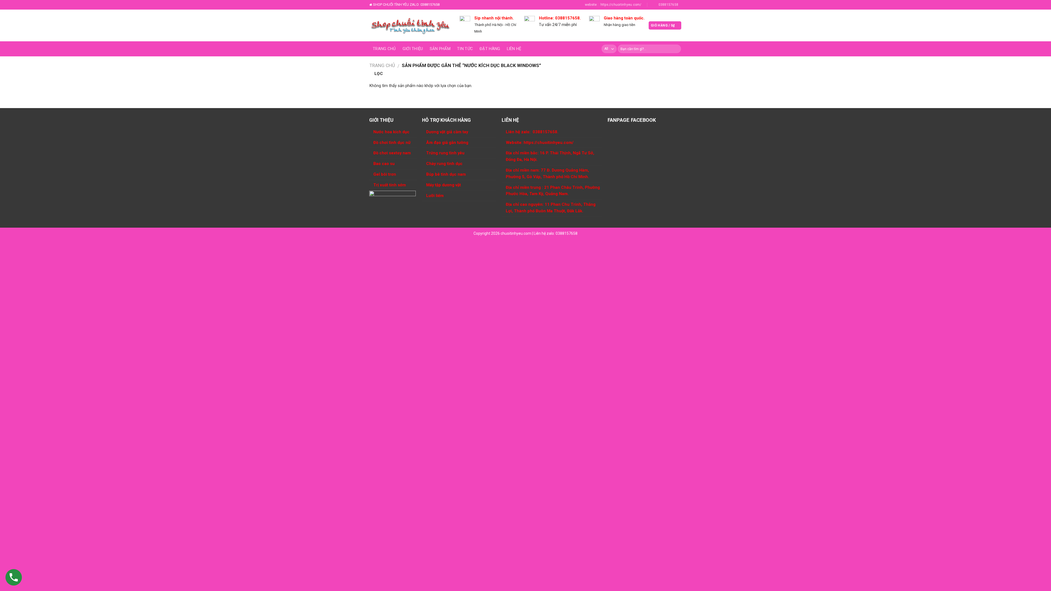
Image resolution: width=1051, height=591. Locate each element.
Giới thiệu (413, 48)
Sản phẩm (440, 48)
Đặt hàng (490, 48)
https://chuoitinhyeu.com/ (549, 142)
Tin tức (465, 48)
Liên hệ (514, 48)
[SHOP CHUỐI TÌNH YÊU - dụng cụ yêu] (410, 25)
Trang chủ (384, 48)
